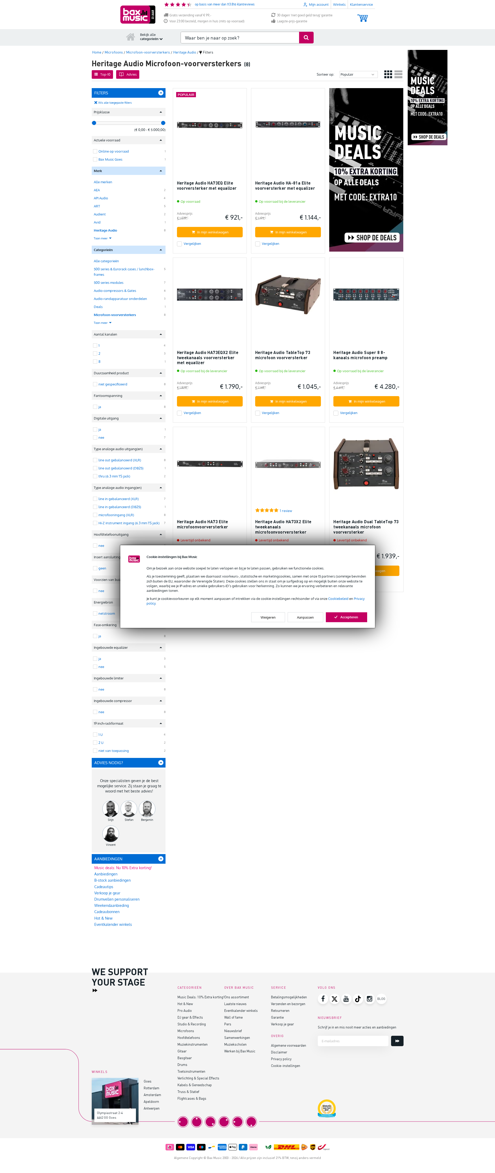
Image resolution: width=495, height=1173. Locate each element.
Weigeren (268, 617)
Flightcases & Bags (191, 1098)
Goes (147, 1081)
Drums (182, 1064)
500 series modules (108, 282)
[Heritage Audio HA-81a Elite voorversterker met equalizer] (288, 127)
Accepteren (349, 617)
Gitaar (182, 1051)
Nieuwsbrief (233, 1030)
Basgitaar (184, 1058)
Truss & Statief (188, 1091)
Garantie (277, 1017)
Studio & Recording (191, 1024)
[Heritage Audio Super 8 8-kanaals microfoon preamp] (366, 297)
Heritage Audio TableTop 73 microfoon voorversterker (282, 355)
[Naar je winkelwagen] (362, 16)
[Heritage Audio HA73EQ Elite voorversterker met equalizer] (210, 127)
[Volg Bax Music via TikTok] (358, 999)
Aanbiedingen (105, 874)
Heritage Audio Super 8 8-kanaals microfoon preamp (360, 355)
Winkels (339, 4)
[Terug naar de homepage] (130, 36)
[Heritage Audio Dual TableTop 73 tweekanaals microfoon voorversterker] (366, 466)
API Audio (101, 198)
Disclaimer (279, 1052)
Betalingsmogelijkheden (289, 997)
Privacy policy (281, 1059)
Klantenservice (361, 4)
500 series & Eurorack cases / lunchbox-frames (124, 272)
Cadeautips (103, 886)
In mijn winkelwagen (213, 232)
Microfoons (185, 1030)
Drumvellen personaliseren (117, 899)
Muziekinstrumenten (192, 1044)
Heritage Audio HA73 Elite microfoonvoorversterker (202, 524)
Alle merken (103, 182)
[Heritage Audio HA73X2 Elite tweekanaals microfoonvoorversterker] (288, 466)
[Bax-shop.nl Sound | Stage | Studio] (137, 14)
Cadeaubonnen (107, 911)
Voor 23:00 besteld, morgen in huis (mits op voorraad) (207, 21)
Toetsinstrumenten (191, 1071)
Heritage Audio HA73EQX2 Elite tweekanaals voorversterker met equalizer (208, 357)
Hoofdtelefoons (188, 1037)
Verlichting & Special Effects (198, 1078)
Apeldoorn (151, 1101)
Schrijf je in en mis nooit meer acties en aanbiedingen (357, 1027)
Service (278, 987)
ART (97, 206)
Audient (100, 214)
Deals (98, 307)
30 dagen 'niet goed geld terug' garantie (305, 15)
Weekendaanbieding (111, 905)
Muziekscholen (235, 1044)
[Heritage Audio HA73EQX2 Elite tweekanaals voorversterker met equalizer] (210, 297)
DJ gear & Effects (190, 1017)
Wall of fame (233, 1017)
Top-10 (105, 74)
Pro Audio (184, 1010)
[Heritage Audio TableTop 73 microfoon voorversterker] (288, 297)
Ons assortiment (236, 997)
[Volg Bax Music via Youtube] (346, 999)
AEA (97, 190)
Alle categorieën (106, 261)
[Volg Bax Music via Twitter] (334, 999)
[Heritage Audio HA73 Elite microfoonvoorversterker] (210, 466)
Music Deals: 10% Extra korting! (200, 997)
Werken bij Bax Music (239, 1051)
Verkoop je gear (107, 893)
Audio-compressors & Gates (115, 291)
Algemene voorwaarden (288, 1045)
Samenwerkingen (237, 1037)
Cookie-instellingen (285, 1065)
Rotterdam (151, 1088)
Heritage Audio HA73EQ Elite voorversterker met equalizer (207, 185)
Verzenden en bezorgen (288, 1003)
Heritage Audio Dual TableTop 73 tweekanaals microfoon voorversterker (366, 526)
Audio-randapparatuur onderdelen (120, 299)
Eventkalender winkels (113, 924)
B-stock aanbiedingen (112, 880)
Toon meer (101, 238)
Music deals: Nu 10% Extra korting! (123, 868)
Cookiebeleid (338, 599)
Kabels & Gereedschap (194, 1085)
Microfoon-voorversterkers (115, 315)
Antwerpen (152, 1108)
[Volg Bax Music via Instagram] (370, 999)
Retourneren (280, 1010)
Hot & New (103, 918)
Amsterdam (152, 1094)
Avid (97, 222)
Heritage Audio (105, 230)
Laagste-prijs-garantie (292, 21)
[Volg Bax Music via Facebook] (323, 999)
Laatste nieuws (235, 1003)
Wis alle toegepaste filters (115, 102)
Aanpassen (305, 617)
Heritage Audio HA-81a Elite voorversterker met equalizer (285, 185)
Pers (227, 1024)
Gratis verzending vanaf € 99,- (190, 15)
